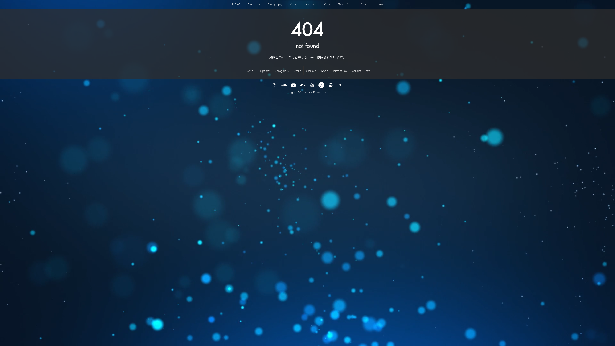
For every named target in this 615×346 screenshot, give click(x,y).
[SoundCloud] (284, 85)
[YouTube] (293, 85)
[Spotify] (331, 85)
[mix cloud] (312, 85)
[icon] (340, 85)
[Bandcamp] (303, 85)
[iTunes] (321, 85)
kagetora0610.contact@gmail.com (307, 92)
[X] (275, 85)
